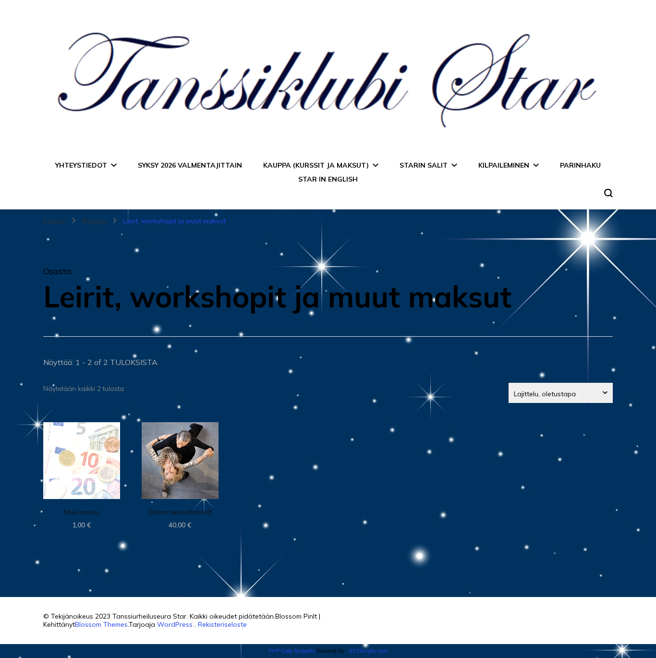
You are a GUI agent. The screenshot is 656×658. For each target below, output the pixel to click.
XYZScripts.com (368, 650)
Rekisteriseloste (222, 624)
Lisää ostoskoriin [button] (82, 457)
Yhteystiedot (81, 165)
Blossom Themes (101, 624)
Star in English (328, 179)
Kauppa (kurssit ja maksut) (316, 165)
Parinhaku (580, 165)
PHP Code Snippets (291, 650)
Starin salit (424, 165)
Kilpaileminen (503, 165)
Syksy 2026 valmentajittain (190, 165)
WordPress (175, 624)
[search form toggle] (608, 193)
